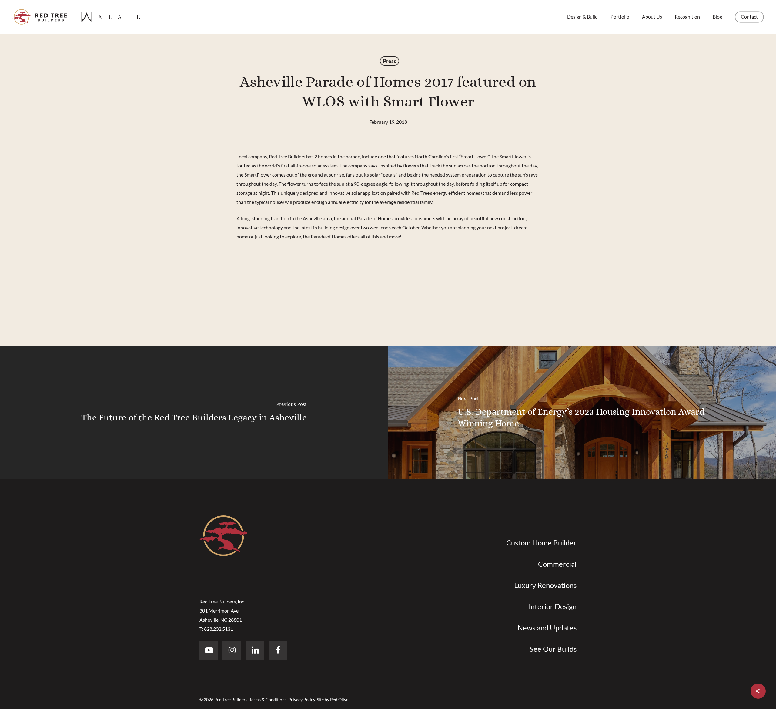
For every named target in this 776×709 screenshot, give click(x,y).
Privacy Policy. (302, 699)
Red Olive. (339, 699)
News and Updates (547, 627)
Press (389, 61)
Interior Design (553, 606)
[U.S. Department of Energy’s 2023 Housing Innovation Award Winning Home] (582, 412)
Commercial (557, 563)
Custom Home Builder (541, 542)
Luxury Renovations (545, 585)
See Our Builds (553, 648)
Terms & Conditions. (268, 699)
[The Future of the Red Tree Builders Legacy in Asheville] (194, 412)
